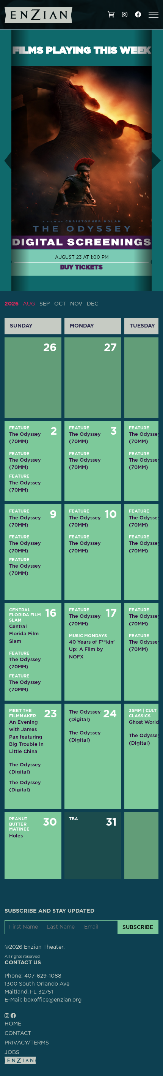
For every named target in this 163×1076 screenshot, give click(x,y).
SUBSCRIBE (137, 927)
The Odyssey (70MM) (25, 437)
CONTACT (18, 1033)
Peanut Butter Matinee (19, 824)
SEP (44, 304)
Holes (16, 836)
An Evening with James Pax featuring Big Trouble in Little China (26, 736)
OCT (60, 304)
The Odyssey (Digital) (25, 768)
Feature (19, 428)
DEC (92, 304)
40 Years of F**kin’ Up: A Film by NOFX (91, 649)
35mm (135, 711)
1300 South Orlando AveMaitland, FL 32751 (37, 988)
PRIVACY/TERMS (27, 1043)
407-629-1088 (42, 976)
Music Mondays (88, 636)
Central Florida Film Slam (25, 615)
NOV (76, 304)
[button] (153, 15)
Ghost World (144, 722)
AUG (29, 304)
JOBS (12, 1052)
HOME (13, 1024)
